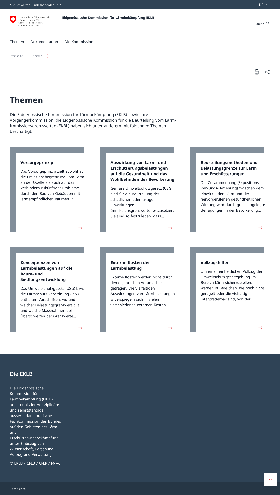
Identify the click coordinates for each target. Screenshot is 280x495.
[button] (17, 41)
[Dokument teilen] (267, 72)
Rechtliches (18, 489)
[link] (50, 192)
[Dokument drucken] (256, 72)
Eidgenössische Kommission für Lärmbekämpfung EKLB (108, 17)
